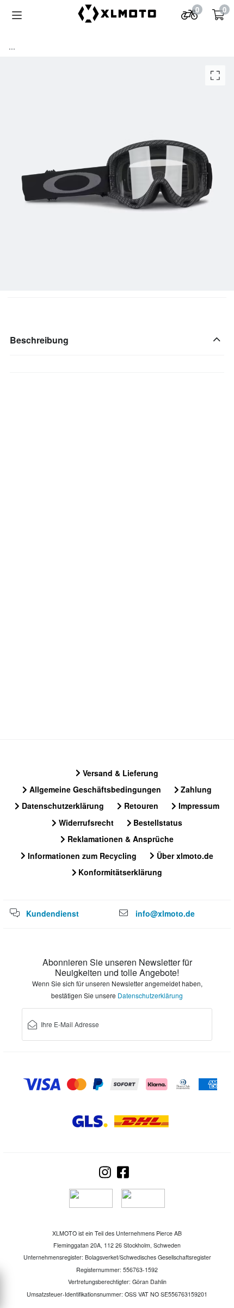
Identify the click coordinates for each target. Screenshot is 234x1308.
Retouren (140, 805)
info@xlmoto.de (165, 913)
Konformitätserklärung (119, 872)
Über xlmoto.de (184, 855)
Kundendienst (52, 913)
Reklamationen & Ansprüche (119, 838)
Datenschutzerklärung (62, 805)
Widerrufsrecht (85, 822)
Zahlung (195, 789)
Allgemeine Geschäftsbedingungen (94, 789)
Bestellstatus (156, 822)
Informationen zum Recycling (81, 855)
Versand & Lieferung (119, 772)
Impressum (197, 805)
